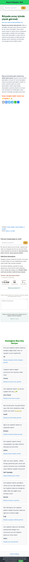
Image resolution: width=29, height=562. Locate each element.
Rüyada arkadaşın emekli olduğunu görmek (13, 361)
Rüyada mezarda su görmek (11, 500)
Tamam (20, 560)
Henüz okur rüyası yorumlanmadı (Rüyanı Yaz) (12, 22)
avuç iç (8, 231)
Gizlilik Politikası (14, 554)
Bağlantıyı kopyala (14, 318)
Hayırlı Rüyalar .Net (14, 2)
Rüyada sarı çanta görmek (10, 542)
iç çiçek (12, 231)
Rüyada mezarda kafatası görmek (12, 434)
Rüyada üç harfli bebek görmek (12, 417)
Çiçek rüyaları (19, 227)
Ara (23, 8)
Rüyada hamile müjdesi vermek (12, 453)
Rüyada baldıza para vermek (11, 475)
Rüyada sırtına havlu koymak (11, 398)
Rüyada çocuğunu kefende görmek (13, 519)
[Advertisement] (14, 58)
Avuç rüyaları (11, 227)
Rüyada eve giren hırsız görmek (12, 381)
